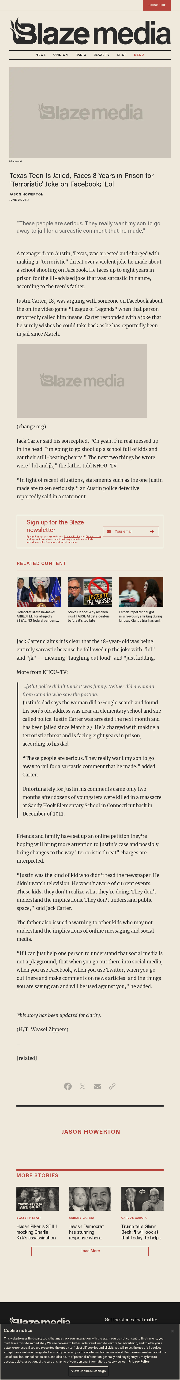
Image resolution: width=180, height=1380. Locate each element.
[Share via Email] (97, 1086)
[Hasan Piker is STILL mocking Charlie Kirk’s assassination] (37, 1198)
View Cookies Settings (88, 1371)
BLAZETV (102, 55)
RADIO (81, 55)
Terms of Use (93, 537)
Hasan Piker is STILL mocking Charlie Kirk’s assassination (37, 1233)
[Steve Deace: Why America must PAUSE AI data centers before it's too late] (90, 591)
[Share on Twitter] (82, 1086)
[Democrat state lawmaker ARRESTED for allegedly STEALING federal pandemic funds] (39, 591)
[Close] (172, 1331)
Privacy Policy (72, 537)
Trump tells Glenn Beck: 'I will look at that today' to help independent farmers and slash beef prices (142, 1233)
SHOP (122, 55)
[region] (90, 1351)
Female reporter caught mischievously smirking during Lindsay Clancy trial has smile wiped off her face (140, 617)
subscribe (157, 5)
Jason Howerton (26, 194)
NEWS (40, 55)
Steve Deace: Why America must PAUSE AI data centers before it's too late (89, 617)
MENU (139, 55)
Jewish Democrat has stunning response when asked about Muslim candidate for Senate (90, 1233)
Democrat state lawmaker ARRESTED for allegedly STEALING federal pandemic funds (37, 617)
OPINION (60, 55)
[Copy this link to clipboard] (112, 1086)
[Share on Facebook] (68, 1086)
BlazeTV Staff (28, 1218)
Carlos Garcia (81, 1218)
